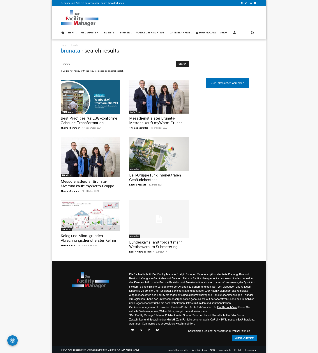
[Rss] (246, 3)
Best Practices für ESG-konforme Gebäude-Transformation (89, 120)
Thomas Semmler (70, 127)
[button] (252, 32)
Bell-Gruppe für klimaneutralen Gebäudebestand (155, 177)
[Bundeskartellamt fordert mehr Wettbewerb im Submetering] (159, 219)
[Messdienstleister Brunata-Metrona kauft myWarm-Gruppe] (159, 97)
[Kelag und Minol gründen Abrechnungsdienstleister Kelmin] (90, 215)
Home (64, 45)
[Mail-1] (242, 3)
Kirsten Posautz (137, 184)
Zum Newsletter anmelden (227, 82)
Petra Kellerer (68, 245)
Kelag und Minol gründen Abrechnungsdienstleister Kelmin (89, 238)
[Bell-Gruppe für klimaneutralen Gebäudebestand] (159, 154)
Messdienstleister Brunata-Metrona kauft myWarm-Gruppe (156, 120)
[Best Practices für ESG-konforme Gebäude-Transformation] (90, 97)
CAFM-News (67, 112)
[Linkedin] (250, 3)
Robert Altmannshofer (141, 251)
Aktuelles (66, 175)
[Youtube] (255, 3)
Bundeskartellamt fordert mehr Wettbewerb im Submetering (155, 244)
